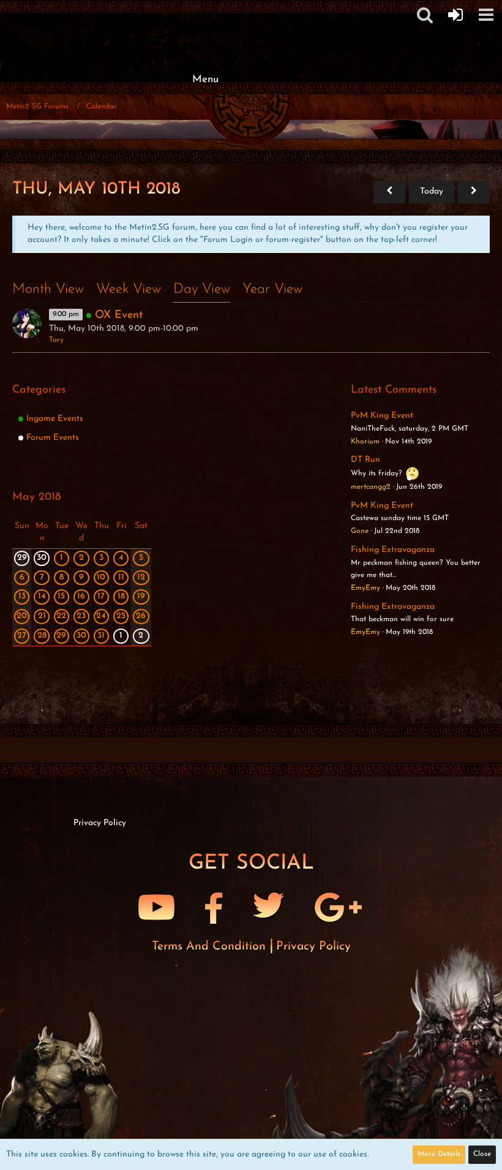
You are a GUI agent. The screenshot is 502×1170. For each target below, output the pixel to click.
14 (42, 596)
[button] (486, 14)
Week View (128, 289)
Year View (272, 289)
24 (101, 616)
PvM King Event (382, 415)
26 (141, 616)
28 (42, 635)
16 (81, 596)
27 (21, 635)
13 (22, 596)
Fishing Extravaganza (393, 549)
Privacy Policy (313, 946)
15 (61, 596)
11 (121, 577)
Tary (56, 340)
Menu (205, 79)
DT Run (365, 459)
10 (101, 577)
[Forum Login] (455, 14)
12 (141, 577)
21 (42, 616)
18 (121, 596)
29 (22, 557)
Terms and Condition (210, 946)
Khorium (365, 441)
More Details (439, 1154)
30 (42, 557)
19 (141, 596)
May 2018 (36, 497)
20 (22, 616)
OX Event (119, 315)
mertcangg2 (371, 487)
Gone (360, 531)
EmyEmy (365, 588)
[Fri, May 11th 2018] (474, 192)
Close (482, 1154)
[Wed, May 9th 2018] (389, 192)
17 (101, 596)
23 (81, 616)
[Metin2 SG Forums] (205, 12)
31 (101, 635)
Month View (48, 289)
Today (431, 191)
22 (61, 616)
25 (121, 616)
